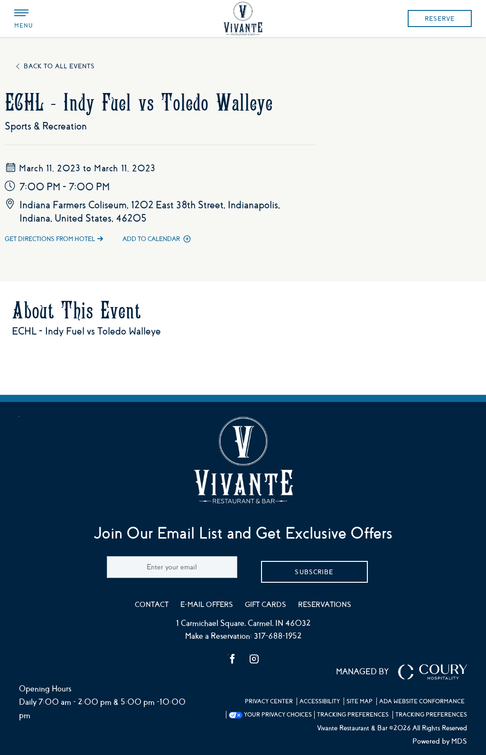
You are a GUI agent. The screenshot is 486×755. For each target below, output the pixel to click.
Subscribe (314, 572)
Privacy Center (269, 701)
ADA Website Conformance (422, 701)
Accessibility (319, 701)
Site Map (359, 701)
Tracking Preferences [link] (353, 714)
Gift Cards (265, 604)
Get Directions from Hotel (50, 239)
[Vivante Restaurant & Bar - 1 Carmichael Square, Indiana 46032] (243, 18)
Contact (151, 604)
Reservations (324, 604)
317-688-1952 (277, 636)
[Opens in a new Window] (232, 660)
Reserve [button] (440, 19)
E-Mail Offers (206, 604)
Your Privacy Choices (277, 714)
